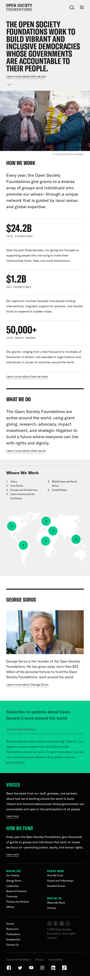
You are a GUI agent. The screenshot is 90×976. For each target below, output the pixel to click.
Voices (13, 784)
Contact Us (12, 944)
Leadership (12, 885)
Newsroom (12, 928)
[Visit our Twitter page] (20, 969)
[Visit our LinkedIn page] (54, 969)
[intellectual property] (59, 925)
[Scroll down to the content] (9, 84)
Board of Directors (16, 891)
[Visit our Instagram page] (42, 969)
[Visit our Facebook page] (9, 969)
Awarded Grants (56, 885)
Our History (12, 875)
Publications (13, 934)
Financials (12, 896)
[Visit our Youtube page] (31, 969)
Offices (10, 906)
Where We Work (56, 902)
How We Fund (19, 828)
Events (10, 923)
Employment (13, 939)
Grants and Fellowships (60, 880)
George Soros (13, 880)
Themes (51, 907)
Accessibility (55, 959)
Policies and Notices (17, 901)
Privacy (40, 959)
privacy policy (15, 762)
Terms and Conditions (18, 959)
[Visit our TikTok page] (64, 969)
